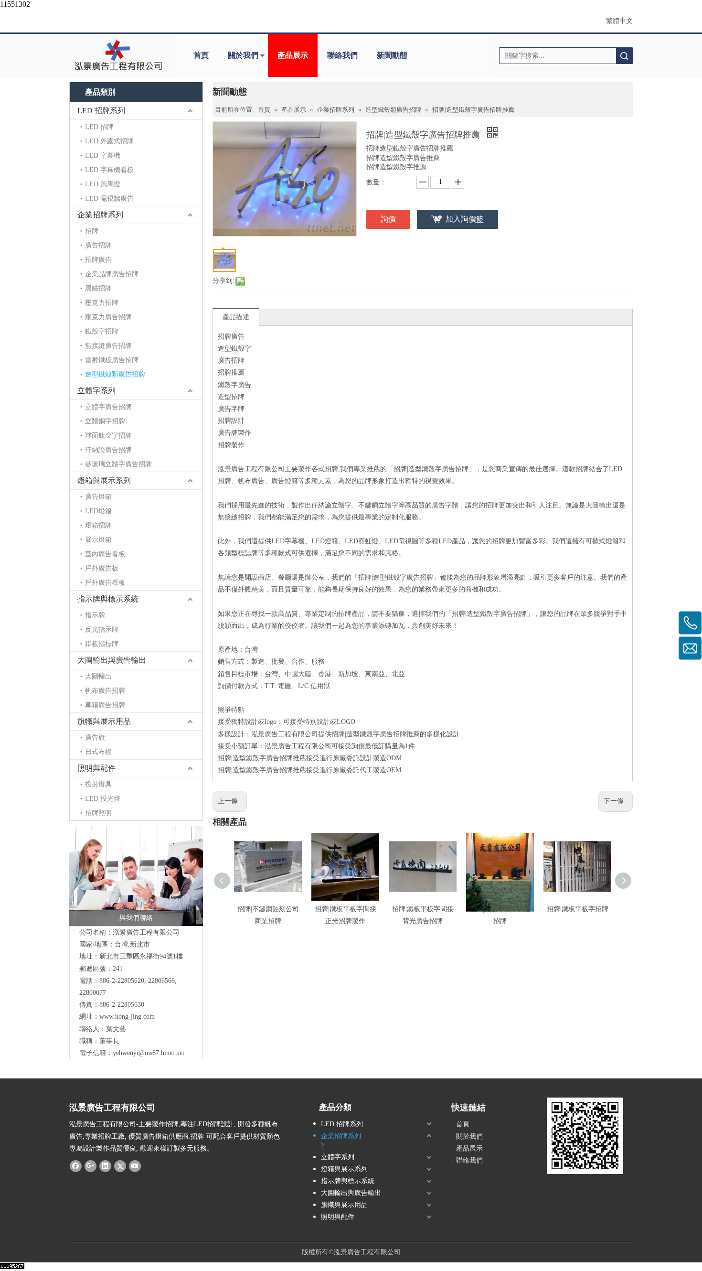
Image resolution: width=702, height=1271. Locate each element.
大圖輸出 (98, 676)
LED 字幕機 (102, 155)
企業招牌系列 (100, 215)
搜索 (624, 56)
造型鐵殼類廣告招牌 (115, 374)
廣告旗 (95, 737)
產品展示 (292, 55)
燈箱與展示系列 (104, 480)
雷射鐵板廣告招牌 (111, 360)
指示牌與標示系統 (107, 599)
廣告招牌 (98, 245)
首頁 (201, 55)
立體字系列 (96, 391)
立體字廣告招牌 (108, 406)
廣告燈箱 (98, 496)
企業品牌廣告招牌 (111, 274)
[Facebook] (76, 1166)
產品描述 (236, 317)
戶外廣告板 (101, 568)
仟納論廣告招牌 (108, 449)
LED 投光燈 (102, 798)
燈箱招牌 (98, 525)
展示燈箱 (98, 539)
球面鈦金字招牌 (108, 435)
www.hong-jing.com (127, 1016)
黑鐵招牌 (98, 288)
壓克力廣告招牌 (108, 317)
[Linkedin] (105, 1166)
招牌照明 (98, 813)
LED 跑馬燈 (102, 184)
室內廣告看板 (105, 554)
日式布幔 (98, 751)
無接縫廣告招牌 (108, 345)
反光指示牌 (101, 629)
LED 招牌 (99, 126)
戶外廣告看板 (105, 582)
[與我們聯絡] (136, 876)
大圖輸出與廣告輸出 (111, 660)
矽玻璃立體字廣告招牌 (118, 464)
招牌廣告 (98, 259)
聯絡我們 (342, 55)
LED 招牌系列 (101, 111)
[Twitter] (120, 1166)
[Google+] (90, 1166)
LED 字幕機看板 (109, 169)
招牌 (91, 231)
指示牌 (95, 615)
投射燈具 (98, 784)
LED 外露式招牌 (109, 141)
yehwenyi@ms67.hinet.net (148, 1052)
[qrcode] (585, 1136)
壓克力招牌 (101, 302)
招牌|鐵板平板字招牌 (577, 909)
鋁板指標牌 (101, 643)
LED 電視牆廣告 (109, 198)
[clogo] (118, 55)
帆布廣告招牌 (105, 690)
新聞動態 (392, 55)
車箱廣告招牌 (105, 705)
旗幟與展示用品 (104, 721)
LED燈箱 (98, 511)
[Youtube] (135, 1166)
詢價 (388, 219)
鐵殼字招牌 (101, 331)
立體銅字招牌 (105, 421)
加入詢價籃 (465, 219)
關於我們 (243, 55)
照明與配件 (96, 768)
